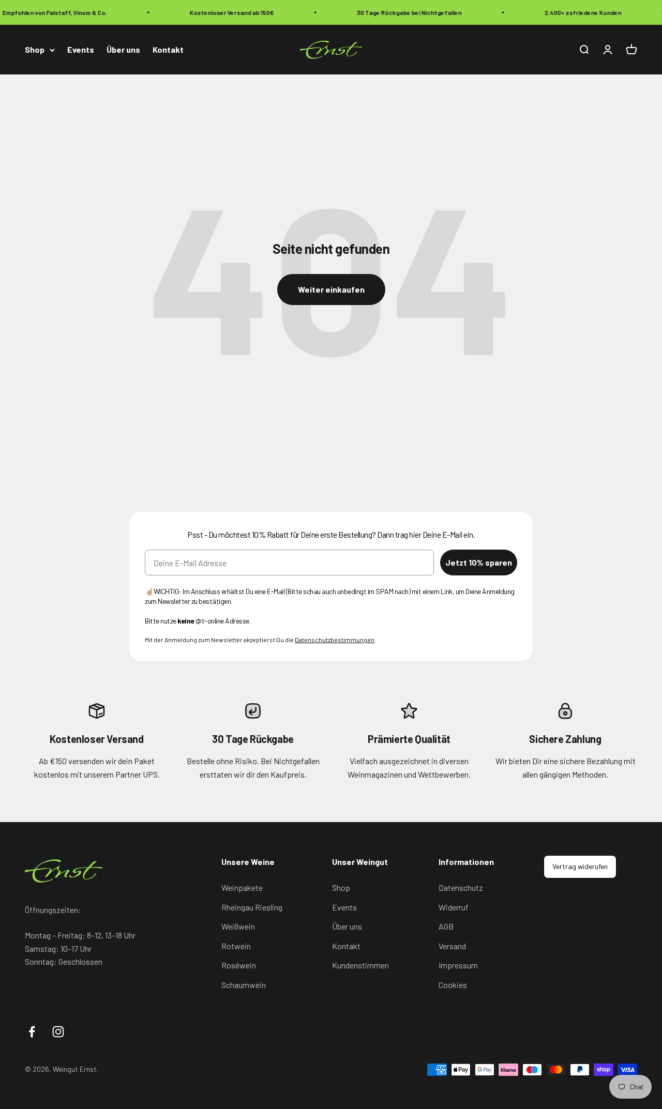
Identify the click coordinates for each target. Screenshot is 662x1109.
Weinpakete (242, 887)
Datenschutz (461, 887)
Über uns (123, 50)
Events (80, 50)
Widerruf (454, 907)
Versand (452, 946)
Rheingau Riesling (251, 907)
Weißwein (238, 926)
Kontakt (168, 50)
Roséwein (238, 965)
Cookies (453, 985)
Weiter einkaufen (331, 289)
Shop (34, 50)
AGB (446, 926)
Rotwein (236, 946)
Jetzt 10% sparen (478, 562)
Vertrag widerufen (580, 866)
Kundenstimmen (360, 965)
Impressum (458, 965)
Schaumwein (243, 985)
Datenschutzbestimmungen (334, 639)
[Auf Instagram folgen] (58, 1032)
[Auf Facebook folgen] (32, 1032)
